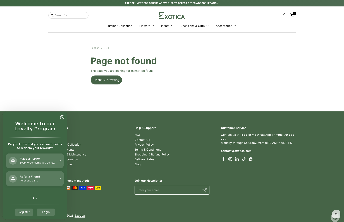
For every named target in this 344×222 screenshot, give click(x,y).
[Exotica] (172, 15)
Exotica (80, 215)
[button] (293, 15)
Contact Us (142, 139)
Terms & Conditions (148, 149)
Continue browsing (106, 80)
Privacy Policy (144, 144)
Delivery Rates (144, 159)
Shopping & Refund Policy (152, 154)
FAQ (137, 134)
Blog (138, 164)
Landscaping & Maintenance (67, 154)
